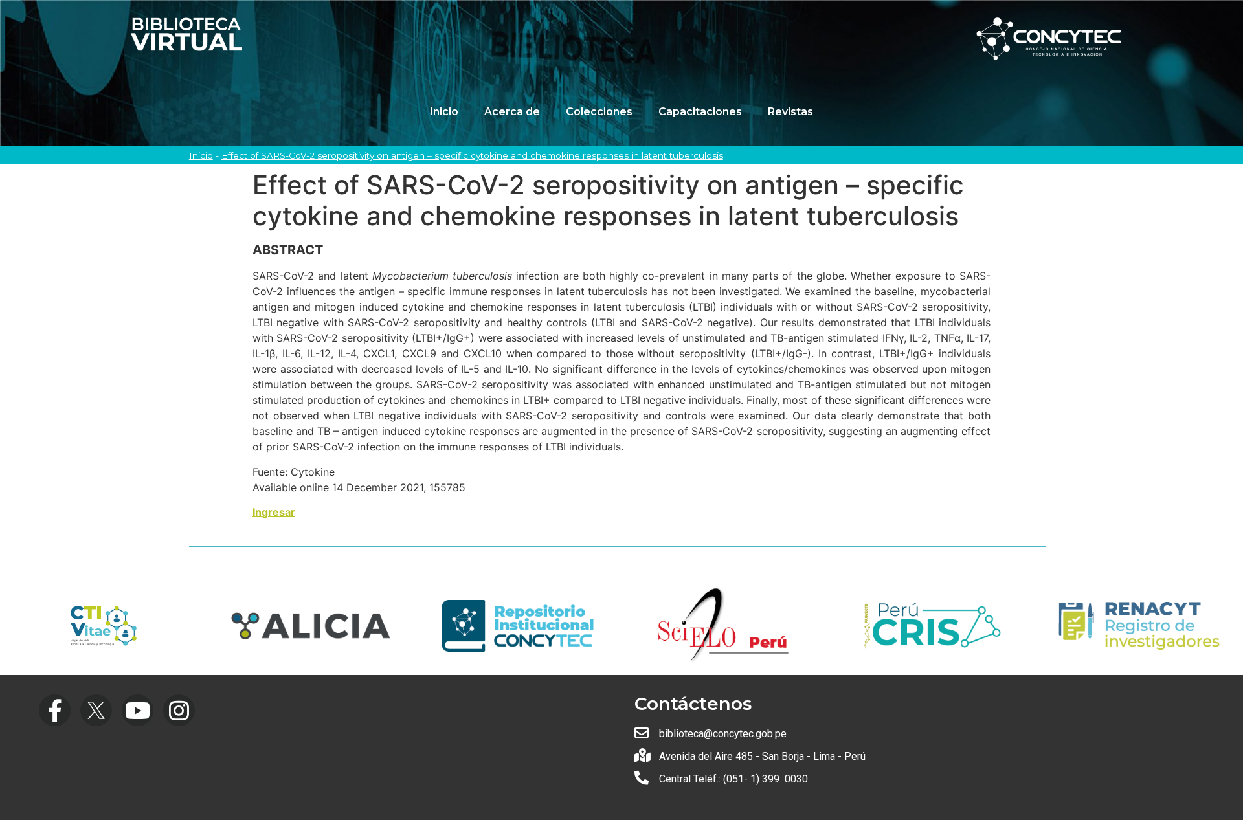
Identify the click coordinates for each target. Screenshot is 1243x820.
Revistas (790, 111)
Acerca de (512, 111)
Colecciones (599, 111)
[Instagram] (179, 710)
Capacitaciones (700, 111)
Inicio (444, 111)
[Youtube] (137, 710)
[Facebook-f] (55, 710)
